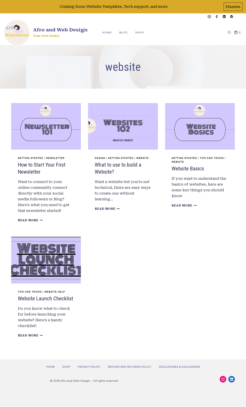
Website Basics (188, 168)
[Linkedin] (224, 16)
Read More (30, 220)
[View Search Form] (229, 32)
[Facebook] (216, 16)
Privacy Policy (89, 366)
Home (107, 32)
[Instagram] (209, 16)
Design (100, 158)
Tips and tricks (212, 158)
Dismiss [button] (233, 7)
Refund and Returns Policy (129, 366)
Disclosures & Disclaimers (179, 366)
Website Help (54, 292)
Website (142, 158)
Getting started (30, 158)
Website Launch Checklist (45, 298)
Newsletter (55, 158)
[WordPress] (231, 16)
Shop (139, 32)
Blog (123, 32)
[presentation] (46, 126)
